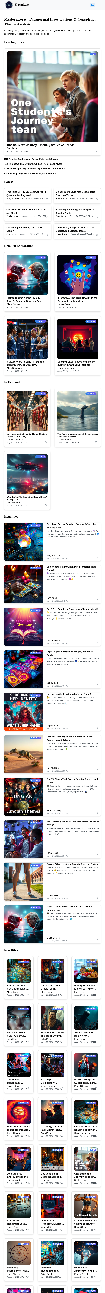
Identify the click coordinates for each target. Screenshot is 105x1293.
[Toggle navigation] (98, 5)
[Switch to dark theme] (92, 5)
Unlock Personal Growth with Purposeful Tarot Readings (50, 987)
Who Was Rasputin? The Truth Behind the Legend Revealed (52, 1034)
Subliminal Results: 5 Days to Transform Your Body (86, 1222)
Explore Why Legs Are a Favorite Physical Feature (30, 173)
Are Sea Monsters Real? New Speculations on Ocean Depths (84, 1034)
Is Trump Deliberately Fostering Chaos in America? (52, 1081)
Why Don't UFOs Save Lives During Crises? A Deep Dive (27, 498)
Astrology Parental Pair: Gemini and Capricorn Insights (51, 1128)
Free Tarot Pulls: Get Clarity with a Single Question (17, 987)
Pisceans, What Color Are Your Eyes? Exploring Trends (16, 1034)
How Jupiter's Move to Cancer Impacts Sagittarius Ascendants (18, 1128)
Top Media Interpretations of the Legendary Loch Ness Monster (77, 435)
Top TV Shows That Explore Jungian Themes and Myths (33, 164)
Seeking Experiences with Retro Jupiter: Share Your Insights (76, 363)
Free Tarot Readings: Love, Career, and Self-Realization (16, 1222)
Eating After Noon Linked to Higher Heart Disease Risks (86, 987)
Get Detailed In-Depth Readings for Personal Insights (52, 1175)
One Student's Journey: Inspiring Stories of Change (40, 145)
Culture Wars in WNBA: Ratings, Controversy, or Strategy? (26, 363)
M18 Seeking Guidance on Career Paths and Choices (31, 159)
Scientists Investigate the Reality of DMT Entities (49, 1269)
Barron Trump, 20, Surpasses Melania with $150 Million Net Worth (85, 1081)
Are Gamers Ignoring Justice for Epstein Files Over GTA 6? (34, 169)
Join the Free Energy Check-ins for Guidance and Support (17, 1175)
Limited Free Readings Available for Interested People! (52, 1222)
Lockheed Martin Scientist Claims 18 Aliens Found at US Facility (27, 435)
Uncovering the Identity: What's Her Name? (69, 694)
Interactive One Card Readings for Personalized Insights (77, 299)
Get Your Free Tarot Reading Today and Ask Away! (85, 1128)
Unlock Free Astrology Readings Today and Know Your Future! (85, 1269)
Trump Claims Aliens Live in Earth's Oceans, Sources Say (24, 299)
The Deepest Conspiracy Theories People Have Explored (16, 1081)
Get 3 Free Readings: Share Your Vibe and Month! (72, 609)
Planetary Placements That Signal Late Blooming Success (18, 1269)
